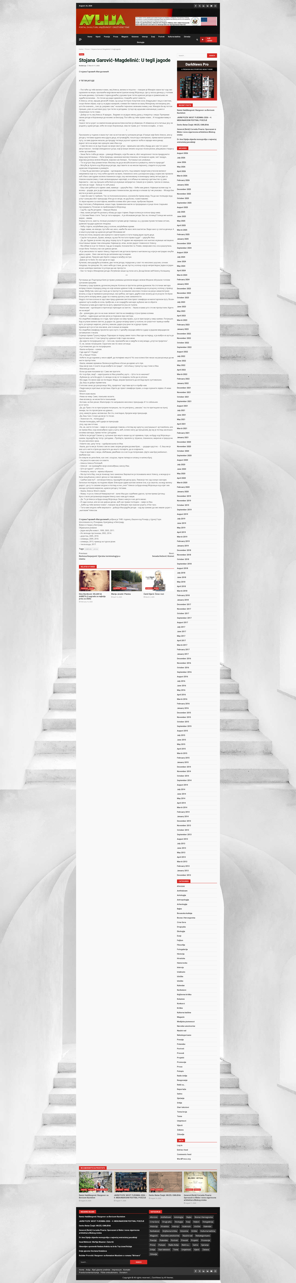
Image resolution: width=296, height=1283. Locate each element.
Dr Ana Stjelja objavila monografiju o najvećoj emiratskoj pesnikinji (108, 1237)
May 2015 (181, 744)
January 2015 (183, 762)
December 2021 (184, 388)
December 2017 (184, 604)
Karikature (181, 990)
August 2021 (182, 406)
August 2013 (182, 839)
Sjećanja (180, 1098)
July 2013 (181, 843)
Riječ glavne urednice (101, 1269)
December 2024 (184, 243)
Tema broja (182, 1112)
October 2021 (183, 397)
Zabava (180, 1130)
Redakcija (82, 66)
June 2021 (181, 415)
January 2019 (183, 546)
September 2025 (184, 203)
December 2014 (184, 767)
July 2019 (181, 519)
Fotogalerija (182, 949)
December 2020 (184, 442)
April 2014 (181, 803)
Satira (179, 1094)
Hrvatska (181, 958)
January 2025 (183, 239)
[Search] (197, 39)
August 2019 (182, 514)
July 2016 (181, 681)
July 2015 (181, 735)
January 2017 (183, 654)
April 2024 (181, 270)
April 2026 (181, 171)
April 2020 (181, 478)
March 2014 (182, 807)
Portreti (161, 37)
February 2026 (183, 180)
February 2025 (183, 234)
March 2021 (182, 428)
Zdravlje (187, 37)
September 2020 (184, 455)
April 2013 (181, 857)
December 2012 (184, 875)
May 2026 (181, 167)
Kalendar (181, 985)
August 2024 (182, 252)
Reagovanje (182, 1080)
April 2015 (181, 749)
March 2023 (182, 320)
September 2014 (184, 780)
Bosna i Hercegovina (186, 918)
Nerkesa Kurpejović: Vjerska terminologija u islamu (99, 556)
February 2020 (183, 487)
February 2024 (183, 279)
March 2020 (182, 483)
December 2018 (184, 550)
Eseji (153, 37)
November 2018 (184, 555)
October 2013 (183, 830)
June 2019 (181, 523)
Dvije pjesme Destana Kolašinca (93, 1251)
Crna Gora (181, 922)
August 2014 (182, 785)
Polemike (181, 1044)
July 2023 (181, 302)
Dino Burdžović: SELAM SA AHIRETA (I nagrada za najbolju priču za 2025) (94, 580)
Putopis (180, 1071)
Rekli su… (181, 1085)
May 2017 (181, 636)
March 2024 (182, 275)
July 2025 (181, 212)
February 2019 (183, 541)
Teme (179, 1116)
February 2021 (183, 433)
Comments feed (184, 1154)
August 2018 (182, 568)
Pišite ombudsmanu (109, 1272)
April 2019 (181, 532)
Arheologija (182, 904)
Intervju (145, 37)
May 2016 (181, 690)
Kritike (180, 1008)
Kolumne (135, 37)
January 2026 (183, 185)
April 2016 (181, 695)
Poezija (107, 37)
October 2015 (183, 722)
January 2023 (183, 329)
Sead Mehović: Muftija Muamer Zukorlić (96, 1242)
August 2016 (182, 677)
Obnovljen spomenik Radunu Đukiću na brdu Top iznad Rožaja (105, 1246)
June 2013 (181, 848)
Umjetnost (181, 1121)
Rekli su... (186, 1245)
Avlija (88, 1269)
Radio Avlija (182, 1076)
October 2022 (183, 343)
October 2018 (183, 559)
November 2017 (184, 609)
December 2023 (184, 288)
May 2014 (181, 798)
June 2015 (181, 740)
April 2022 (181, 370)
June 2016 (181, 686)
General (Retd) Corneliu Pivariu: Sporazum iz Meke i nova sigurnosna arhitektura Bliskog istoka (196, 132)
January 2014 (183, 816)
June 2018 (181, 577)
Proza (115, 37)
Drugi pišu (181, 927)
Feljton (180, 940)
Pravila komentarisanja (89, 1272)
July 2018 (181, 573)
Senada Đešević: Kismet (163, 554)
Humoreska (182, 963)
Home (90, 37)
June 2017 (181, 631)
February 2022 (183, 379)
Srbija (179, 1103)
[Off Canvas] (80, 39)
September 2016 (184, 672)
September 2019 (184, 510)
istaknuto (88, 549)
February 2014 (183, 812)
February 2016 (183, 704)
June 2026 (181, 162)
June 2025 (181, 216)
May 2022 (181, 365)
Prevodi (180, 1053)
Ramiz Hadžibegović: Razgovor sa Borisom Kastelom (95, 1182)
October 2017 (183, 613)
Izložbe (180, 981)
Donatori (123, 1272)
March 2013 (182, 862)
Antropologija (183, 900)
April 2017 (181, 640)
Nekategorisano (184, 1035)
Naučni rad (181, 1031)
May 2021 (181, 419)
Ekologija (140, 42)
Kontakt (126, 1269)
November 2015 (184, 717)
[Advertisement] (176, 21)
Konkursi (181, 1003)
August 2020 (182, 460)
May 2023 (181, 311)
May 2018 (181, 582)
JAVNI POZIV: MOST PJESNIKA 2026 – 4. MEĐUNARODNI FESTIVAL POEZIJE (130, 1182)
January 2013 (183, 871)
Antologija (181, 895)
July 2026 (181, 158)
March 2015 (182, 753)
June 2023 (181, 307)
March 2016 (182, 699)
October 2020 (183, 451)
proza (96, 549)
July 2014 (181, 789)
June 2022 (181, 361)
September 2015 (184, 726)
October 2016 (183, 667)
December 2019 (184, 496)
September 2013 (184, 834)
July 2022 (181, 356)
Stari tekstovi (183, 1107)
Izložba (180, 976)
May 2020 (181, 473)
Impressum (117, 1269)
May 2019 (181, 528)
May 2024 (181, 266)
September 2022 (184, 347)
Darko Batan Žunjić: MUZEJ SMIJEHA (193, 125)
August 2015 (182, 731)
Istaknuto (84, 588)
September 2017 (184, 618)
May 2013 (181, 852)
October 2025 (183, 198)
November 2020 (184, 446)
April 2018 (181, 586)
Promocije (181, 1062)
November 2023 (184, 293)
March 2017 (182, 645)
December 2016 (184, 658)
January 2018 (183, 600)
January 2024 (183, 284)
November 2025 (184, 194)
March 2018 (182, 591)
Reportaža (181, 1089)
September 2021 (184, 401)
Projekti (180, 1058)
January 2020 (183, 492)
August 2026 (182, 153)
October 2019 (183, 505)
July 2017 (181, 627)
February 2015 (183, 758)
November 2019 (184, 501)
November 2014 (184, 771)
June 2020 (181, 469)
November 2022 (184, 338)
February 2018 (183, 595)
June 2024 (181, 261)
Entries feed (182, 1150)
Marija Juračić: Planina (126, 580)
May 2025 (181, 221)
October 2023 (183, 298)
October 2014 (183, 776)
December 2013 (184, 821)
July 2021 (181, 410)
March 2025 (182, 230)
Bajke (179, 909)
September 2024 (184, 248)
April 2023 (181, 316)
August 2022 (182, 352)
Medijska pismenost (186, 1021)
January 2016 (183, 708)
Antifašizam (182, 891)
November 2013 (184, 825)
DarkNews (156, 1277)
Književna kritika (184, 994)
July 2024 (181, 257)
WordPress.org (184, 1159)
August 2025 (182, 207)
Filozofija (181, 945)
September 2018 (184, 564)
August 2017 (182, 622)
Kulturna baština (174, 37)
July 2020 (181, 464)
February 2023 (183, 325)
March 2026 (182, 176)
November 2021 (184, 392)
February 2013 (183, 866)
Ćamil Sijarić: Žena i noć (159, 580)
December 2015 (184, 713)
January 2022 (183, 383)
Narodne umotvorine (186, 1026)
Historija (180, 954)
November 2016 (184, 663)
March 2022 (182, 374)
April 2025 (181, 225)
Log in (179, 1145)
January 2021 (183, 437)
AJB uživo (209, 39)
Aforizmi (181, 886)
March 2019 (182, 537)
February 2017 (183, 649)
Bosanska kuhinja (184, 913)
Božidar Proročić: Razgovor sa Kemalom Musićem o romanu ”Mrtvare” (110, 1255)
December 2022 (184, 334)
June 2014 (181, 794)
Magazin (125, 37)
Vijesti (98, 37)
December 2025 (184, 189)
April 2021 (181, 424)
